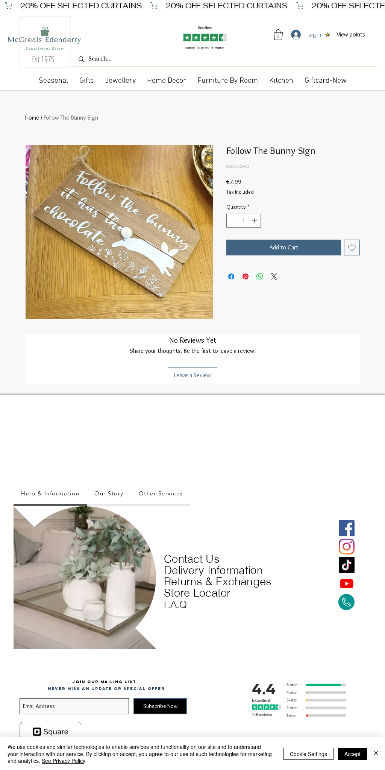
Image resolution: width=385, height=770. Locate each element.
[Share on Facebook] (231, 276)
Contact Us (192, 558)
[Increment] (255, 220)
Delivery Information (213, 570)
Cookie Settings (308, 754)
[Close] (375, 753)
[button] (278, 34)
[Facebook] (347, 528)
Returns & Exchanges (218, 581)
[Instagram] (347, 546)
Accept (352, 754)
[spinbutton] (243, 220)
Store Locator (197, 592)
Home (32, 117)
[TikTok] (347, 565)
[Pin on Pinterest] (245, 276)
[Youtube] (347, 583)
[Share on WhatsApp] (259, 276)
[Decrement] (232, 220)
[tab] (50, 494)
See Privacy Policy (63, 760)
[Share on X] (274, 276)
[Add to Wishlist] (352, 247)
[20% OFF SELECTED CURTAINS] (192, 5)
